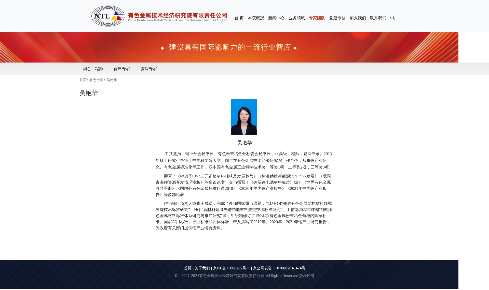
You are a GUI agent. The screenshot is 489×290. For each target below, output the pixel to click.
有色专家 (96, 80)
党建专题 (337, 18)
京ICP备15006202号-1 (231, 268)
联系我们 (378, 18)
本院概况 (256, 18)
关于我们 (202, 268)
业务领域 (297, 18)
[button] (393, 16)
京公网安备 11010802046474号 (279, 268)
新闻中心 (276, 18)
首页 (83, 80)
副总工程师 (93, 68)
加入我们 (358, 18)
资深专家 (149, 68)
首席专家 (122, 68)
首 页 (239, 18)
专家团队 (317, 18)
